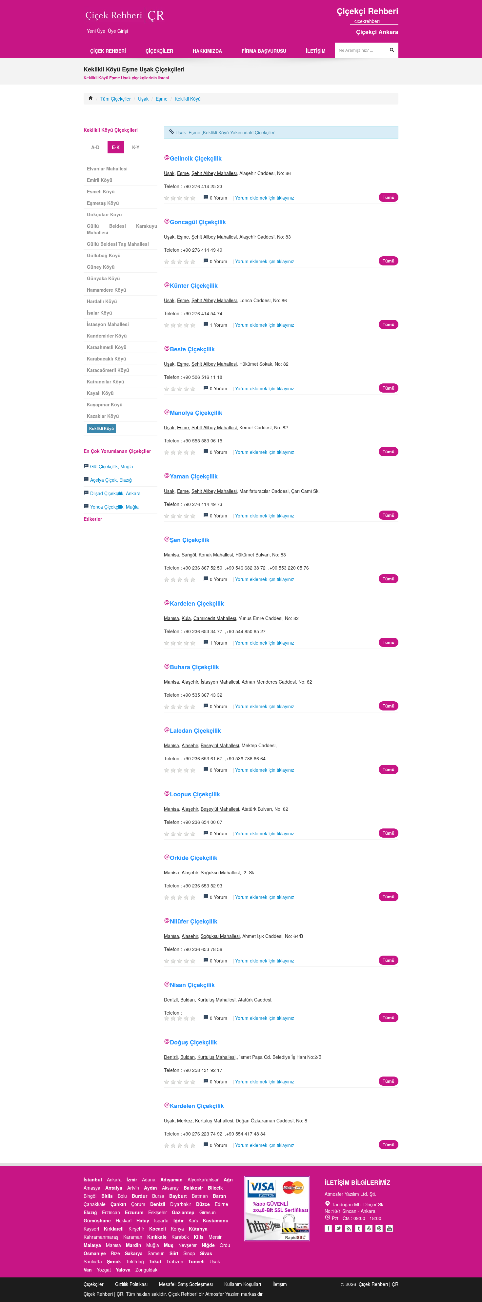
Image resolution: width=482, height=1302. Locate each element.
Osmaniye (95, 1253)
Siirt (174, 1253)
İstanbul (93, 1179)
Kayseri (91, 1228)
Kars (193, 1220)
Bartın (219, 1196)
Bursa (158, 1196)
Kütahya (198, 1228)
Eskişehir (157, 1212)
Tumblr (358, 1228)
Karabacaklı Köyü (106, 358)
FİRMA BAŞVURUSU (264, 51)
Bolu (122, 1196)
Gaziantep (183, 1212)
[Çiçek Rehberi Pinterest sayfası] (396, 21)
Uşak (143, 98)
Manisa (171, 554)
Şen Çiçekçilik (190, 539)
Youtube (369, 1228)
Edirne (221, 1204)
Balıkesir (193, 1187)
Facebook (328, 1228)
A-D (95, 147)
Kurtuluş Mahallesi (216, 999)
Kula (186, 618)
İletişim (279, 1284)
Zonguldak (146, 1269)
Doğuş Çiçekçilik (193, 1042)
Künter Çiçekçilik (194, 285)
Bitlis (107, 1196)
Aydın (150, 1187)
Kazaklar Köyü (103, 416)
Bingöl (90, 1196)
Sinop (189, 1253)
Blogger (348, 1228)
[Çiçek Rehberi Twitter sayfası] (384, 21)
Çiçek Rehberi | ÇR (378, 1284)
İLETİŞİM (316, 51)
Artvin (133, 1187)
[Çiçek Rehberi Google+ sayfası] (390, 21)
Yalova (123, 1269)
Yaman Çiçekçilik (194, 476)
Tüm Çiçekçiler (115, 98)
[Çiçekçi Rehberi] (91, 98)
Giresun (207, 1212)
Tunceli (196, 1261)
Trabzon (174, 1261)
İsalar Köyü (99, 312)
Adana (148, 1179)
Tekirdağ (135, 1261)
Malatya (92, 1245)
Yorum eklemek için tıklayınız (264, 197)
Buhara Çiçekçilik (194, 667)
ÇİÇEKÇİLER (159, 51)
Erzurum (134, 1212)
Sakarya (134, 1253)
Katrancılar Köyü (105, 381)
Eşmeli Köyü (101, 191)
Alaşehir (190, 681)
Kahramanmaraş (101, 1237)
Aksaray (170, 1187)
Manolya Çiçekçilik (196, 412)
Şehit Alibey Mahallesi (214, 173)
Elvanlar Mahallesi (107, 168)
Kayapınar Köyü (105, 404)
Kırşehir (136, 1228)
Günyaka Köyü (103, 278)
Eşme (162, 98)
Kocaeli (157, 1228)
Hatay (142, 1220)
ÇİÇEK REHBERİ (108, 51)
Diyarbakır (180, 1204)
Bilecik (215, 1187)
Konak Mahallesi (216, 554)
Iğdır (178, 1220)
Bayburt (178, 1196)
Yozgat (104, 1269)
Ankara (114, 1179)
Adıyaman (171, 1179)
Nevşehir (187, 1245)
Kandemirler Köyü (107, 335)
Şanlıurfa (93, 1261)
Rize (115, 1253)
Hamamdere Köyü (106, 289)
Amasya (92, 1187)
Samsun (156, 1253)
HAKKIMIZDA (207, 51)
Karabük (180, 1237)
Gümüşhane (97, 1220)
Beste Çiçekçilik (192, 349)
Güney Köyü (101, 266)
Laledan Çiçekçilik (195, 730)
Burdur (139, 1196)
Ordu (225, 1245)
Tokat (155, 1261)
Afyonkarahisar (203, 1179)
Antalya (113, 1187)
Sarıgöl (189, 554)
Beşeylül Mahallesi (220, 745)
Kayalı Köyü (100, 393)
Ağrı (228, 1179)
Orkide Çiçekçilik (193, 857)
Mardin (133, 1245)
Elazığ (90, 1212)
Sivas (206, 1253)
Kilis (199, 1237)
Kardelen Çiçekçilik (197, 603)
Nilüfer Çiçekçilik (193, 921)
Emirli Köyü (99, 180)
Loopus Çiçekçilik (195, 794)
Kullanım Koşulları (242, 1284)
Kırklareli (114, 1228)
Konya (177, 1228)
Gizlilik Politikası (131, 1284)
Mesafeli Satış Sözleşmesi (186, 1284)
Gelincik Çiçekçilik (196, 158)
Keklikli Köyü (188, 98)
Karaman (132, 1237)
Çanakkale (95, 1204)
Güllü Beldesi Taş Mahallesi (118, 244)
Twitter (338, 1228)
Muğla (152, 1245)
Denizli (171, 999)
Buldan (187, 999)
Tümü (388, 197)
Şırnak (114, 1261)
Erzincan (111, 1212)
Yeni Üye (96, 31)
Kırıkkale (157, 1237)
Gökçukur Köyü (104, 214)
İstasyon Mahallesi (220, 681)
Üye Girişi (118, 31)
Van (88, 1269)
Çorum (138, 1204)
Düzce (203, 1204)
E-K (116, 147)
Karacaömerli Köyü (108, 370)
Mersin (216, 1237)
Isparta (161, 1220)
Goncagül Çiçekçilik (198, 222)
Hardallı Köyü (102, 301)
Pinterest (379, 1228)
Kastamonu (216, 1220)
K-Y (135, 147)
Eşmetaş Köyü (103, 203)
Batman (200, 1196)
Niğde (208, 1245)
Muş (168, 1245)
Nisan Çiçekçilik (192, 985)
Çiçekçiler (94, 1284)
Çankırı (118, 1204)
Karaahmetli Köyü (107, 347)
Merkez (184, 1120)
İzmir (132, 1179)
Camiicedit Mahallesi (214, 618)
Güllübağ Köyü (104, 255)
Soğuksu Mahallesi (220, 872)
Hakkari (123, 1220)
